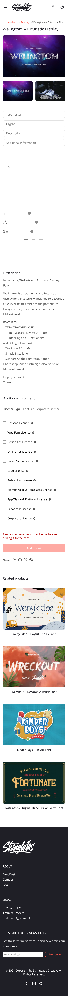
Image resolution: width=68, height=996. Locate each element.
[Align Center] (34, 241)
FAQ (5, 885)
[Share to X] (26, 560)
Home (6, 22)
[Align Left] (26, 241)
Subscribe (55, 954)
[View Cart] (53, 7)
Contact (8, 879)
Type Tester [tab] (13, 114)
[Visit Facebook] (28, 983)
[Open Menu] (6, 7)
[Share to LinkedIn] (14, 560)
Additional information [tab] (21, 143)
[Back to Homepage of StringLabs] (29, 7)
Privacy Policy (12, 908)
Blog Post (9, 874)
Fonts (15, 22)
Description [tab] (13, 133)
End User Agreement (16, 918)
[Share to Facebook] (20, 560)
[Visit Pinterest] (40, 983)
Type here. (26, 180)
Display (25, 22)
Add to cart (34, 548)
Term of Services (14, 913)
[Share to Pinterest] (31, 560)
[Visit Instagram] (34, 983)
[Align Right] (41, 241)
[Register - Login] (62, 7)
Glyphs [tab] (10, 124)
